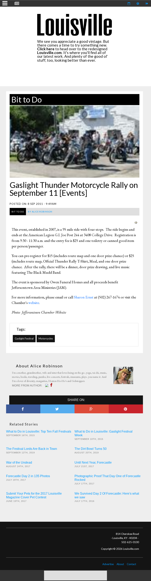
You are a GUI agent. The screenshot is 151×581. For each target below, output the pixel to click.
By (40, 211)
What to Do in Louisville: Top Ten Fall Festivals (38, 431)
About (120, 564)
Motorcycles (46, 338)
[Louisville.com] (47, 385)
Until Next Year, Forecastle (93, 462)
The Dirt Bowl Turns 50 (91, 448)
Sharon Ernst (83, 297)
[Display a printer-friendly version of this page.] (135, 222)
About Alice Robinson (39, 365)
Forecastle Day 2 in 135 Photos (28, 476)
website (33, 302)
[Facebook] (52, 385)
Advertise (108, 564)
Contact (131, 564)
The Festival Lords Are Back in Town (31, 448)
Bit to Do (26, 99)
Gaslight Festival (24, 338)
